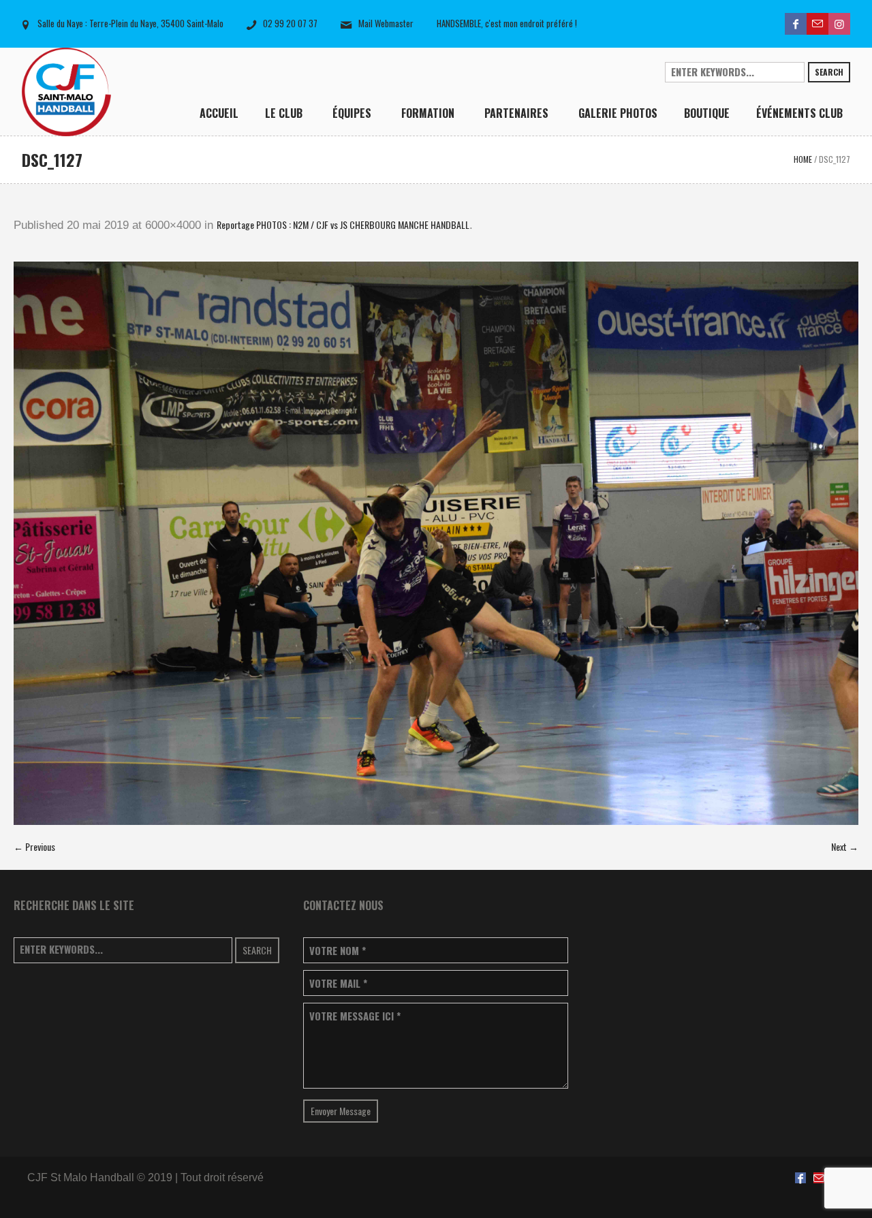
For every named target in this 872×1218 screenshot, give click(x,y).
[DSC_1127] (436, 543)
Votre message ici (355, 1016)
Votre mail (338, 983)
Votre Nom (337, 950)
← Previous (34, 846)
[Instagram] (839, 24)
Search (829, 72)
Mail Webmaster (386, 23)
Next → (844, 846)
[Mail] (817, 24)
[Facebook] (796, 24)
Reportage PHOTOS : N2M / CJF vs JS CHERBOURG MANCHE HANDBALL (343, 224)
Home (803, 159)
